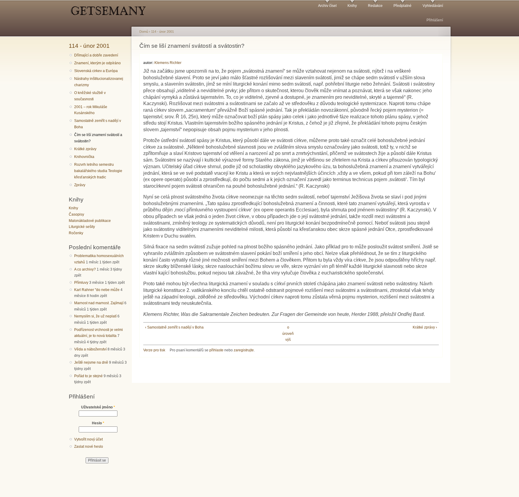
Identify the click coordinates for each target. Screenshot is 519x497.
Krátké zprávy (85, 149)
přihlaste (216, 350)
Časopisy (76, 214)
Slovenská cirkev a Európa (96, 71)
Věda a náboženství (90, 349)
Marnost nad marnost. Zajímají (98, 303)
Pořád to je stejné (88, 376)
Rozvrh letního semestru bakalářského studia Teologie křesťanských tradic (98, 170)
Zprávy (79, 185)
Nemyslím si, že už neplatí (95, 316)
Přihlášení (434, 20)
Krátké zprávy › (425, 327)
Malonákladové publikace (90, 221)
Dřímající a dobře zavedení (96, 55)
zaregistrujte (244, 350)
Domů (143, 31)
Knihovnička (84, 157)
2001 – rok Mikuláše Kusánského (90, 110)
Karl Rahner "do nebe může (97, 290)
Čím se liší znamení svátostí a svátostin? (98, 138)
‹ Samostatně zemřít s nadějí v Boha (174, 327)
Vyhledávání (433, 6)
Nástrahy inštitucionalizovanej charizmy (98, 82)
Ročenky (76, 233)
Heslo (98, 423)
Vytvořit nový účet (88, 439)
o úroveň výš (288, 333)
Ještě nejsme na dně (91, 362)
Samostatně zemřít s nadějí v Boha (97, 124)
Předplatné (402, 6)
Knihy (352, 6)
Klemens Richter (167, 63)
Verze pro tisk (154, 350)
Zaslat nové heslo (88, 446)
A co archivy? (85, 269)
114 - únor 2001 (89, 45)
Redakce (375, 6)
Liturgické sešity (82, 227)
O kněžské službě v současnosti (90, 96)
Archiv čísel (327, 6)
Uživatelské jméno (98, 407)
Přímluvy (81, 282)
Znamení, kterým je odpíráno (97, 63)
